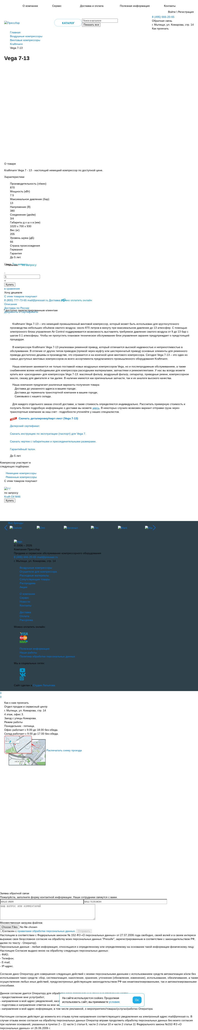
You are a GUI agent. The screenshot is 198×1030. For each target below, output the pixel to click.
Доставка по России (16, 308)
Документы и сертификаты (21, 311)
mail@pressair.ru (37, 300)
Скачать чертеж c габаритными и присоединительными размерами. (53, 441)
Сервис (56, 5)
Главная (15, 32)
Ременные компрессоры (21, 477)
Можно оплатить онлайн (76, 300)
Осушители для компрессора (38, 571)
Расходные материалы (34, 575)
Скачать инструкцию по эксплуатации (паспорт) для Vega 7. (48, 433)
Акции (23, 587)
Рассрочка (26, 620)
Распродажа (27, 583)
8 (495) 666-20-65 (163, 16)
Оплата (24, 616)
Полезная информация (135, 5)
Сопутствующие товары (35, 579)
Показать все (91, 24)
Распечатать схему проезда (64, 750)
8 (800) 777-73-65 (15, 300)
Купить (10, 284)
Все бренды (15, 522)
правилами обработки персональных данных (46, 931)
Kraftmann (16, 44)
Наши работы (28, 652)
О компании (30, 5)
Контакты (170, 5)
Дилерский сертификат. (25, 425)
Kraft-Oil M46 (12, 496)
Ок (137, 1000)
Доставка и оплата (91, 5)
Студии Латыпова (44, 685)
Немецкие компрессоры (21, 473)
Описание (10, 304)
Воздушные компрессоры (26, 36)
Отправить (84, 931)
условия (114, 1001)
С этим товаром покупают (20, 296)
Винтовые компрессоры (25, 40)
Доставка (54, 300)
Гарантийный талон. (23, 449)
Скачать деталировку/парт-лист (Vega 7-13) (48, 418)
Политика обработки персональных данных (47, 656)
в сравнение (12, 288)
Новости (25, 601)
